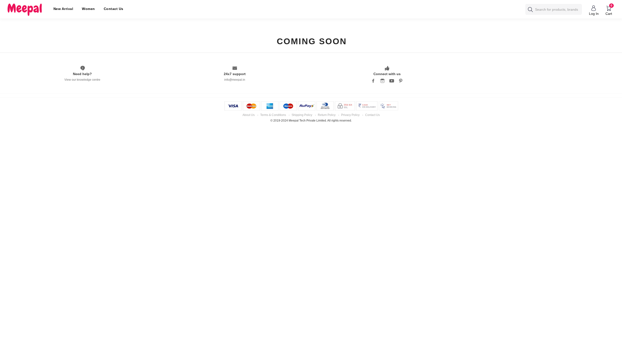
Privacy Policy (350, 115)
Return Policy (327, 115)
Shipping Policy (302, 115)
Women (88, 9)
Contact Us (113, 9)
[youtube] (392, 80)
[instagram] (382, 80)
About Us (248, 115)
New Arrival (63, 9)
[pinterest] (401, 80)
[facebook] (373, 80)
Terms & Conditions (273, 115)
